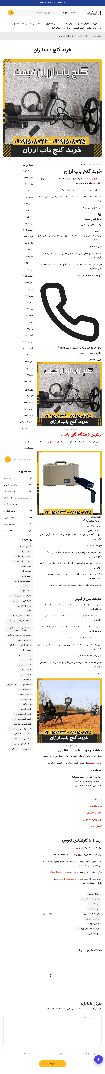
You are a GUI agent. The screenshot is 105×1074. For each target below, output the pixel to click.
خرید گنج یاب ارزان (91, 914)
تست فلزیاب (26, 566)
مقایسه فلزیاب (28, 441)
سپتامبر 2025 (28, 223)
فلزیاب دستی (28, 415)
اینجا (78, 847)
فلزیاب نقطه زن (27, 428)
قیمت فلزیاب (26, 709)
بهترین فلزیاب (26, 551)
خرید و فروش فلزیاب (23, 581)
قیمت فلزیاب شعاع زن (22, 719)
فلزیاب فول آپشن (26, 422)
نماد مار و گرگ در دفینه (22, 739)
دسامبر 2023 (28, 322)
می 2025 (29, 250)
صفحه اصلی (97, 36)
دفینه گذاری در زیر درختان (21, 596)
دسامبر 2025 (28, 203)
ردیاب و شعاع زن (92, 918)
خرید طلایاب (26, 571)
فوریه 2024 (29, 309)
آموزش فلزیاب (77, 879)
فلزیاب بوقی (26, 660)
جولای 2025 (28, 236)
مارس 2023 (28, 381)
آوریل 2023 (29, 374)
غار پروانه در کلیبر (24, 640)
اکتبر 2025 (29, 217)
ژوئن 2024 (29, 282)
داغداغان (27, 586)
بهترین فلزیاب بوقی (23, 556)
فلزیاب (12, 645)
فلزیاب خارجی (26, 670)
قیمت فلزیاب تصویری (22, 714)
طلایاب (28, 610)
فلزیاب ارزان (26, 650)
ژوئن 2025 (29, 243)
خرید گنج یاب (94, 909)
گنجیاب (14, 748)
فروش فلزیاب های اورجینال (88, 928)
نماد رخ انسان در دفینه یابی (20, 729)
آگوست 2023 (28, 348)
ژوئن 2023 (29, 361)
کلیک (73, 854)
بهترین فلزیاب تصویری (90, 899)
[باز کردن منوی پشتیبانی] (98, 1059)
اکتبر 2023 (29, 335)
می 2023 (29, 368)
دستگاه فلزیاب (25, 591)
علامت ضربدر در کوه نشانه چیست (19, 622)
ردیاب (15, 600)
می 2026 (30, 190)
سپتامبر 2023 (28, 342)
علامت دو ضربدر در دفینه (21, 615)
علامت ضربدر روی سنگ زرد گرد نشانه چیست (19, 629)
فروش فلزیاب (94, 923)
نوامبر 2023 (29, 328)
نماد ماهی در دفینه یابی (22, 743)
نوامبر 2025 (29, 210)
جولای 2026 (28, 177)
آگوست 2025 (28, 230)
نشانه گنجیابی (28, 448)
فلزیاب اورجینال (25, 655)
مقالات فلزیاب (82, 36)
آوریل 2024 (29, 296)
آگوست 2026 (28, 171)
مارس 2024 (29, 302)
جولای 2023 (28, 355)
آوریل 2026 (29, 197)
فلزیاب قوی (26, 684)
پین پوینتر (29, 395)
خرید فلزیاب (65, 879)
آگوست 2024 (28, 276)
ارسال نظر (52, 1063)
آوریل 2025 (29, 256)
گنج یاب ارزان (94, 933)
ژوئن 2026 (29, 184)
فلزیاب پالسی (26, 699)
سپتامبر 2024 (28, 269)
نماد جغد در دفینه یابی (22, 724)
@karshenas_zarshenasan (63, 872)
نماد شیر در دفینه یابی (22, 734)
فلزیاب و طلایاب (25, 694)
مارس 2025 (28, 263)
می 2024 (30, 289)
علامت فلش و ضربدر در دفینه (19, 635)
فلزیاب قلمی (26, 679)
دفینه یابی (27, 600)
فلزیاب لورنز (12, 684)
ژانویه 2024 (29, 315)
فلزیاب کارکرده (26, 704)
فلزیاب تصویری (27, 408)
